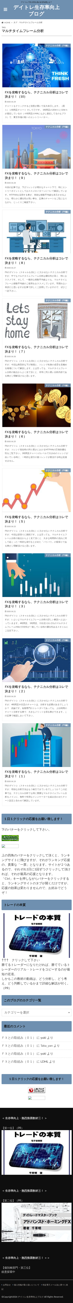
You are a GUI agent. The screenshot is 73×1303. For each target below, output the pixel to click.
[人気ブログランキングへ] (36, 1090)
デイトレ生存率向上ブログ (36, 11)
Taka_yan (46, 1045)
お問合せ (7, 1285)
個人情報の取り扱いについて (26, 1285)
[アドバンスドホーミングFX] (37, 1239)
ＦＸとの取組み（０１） (19, 1037)
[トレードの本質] (37, 955)
